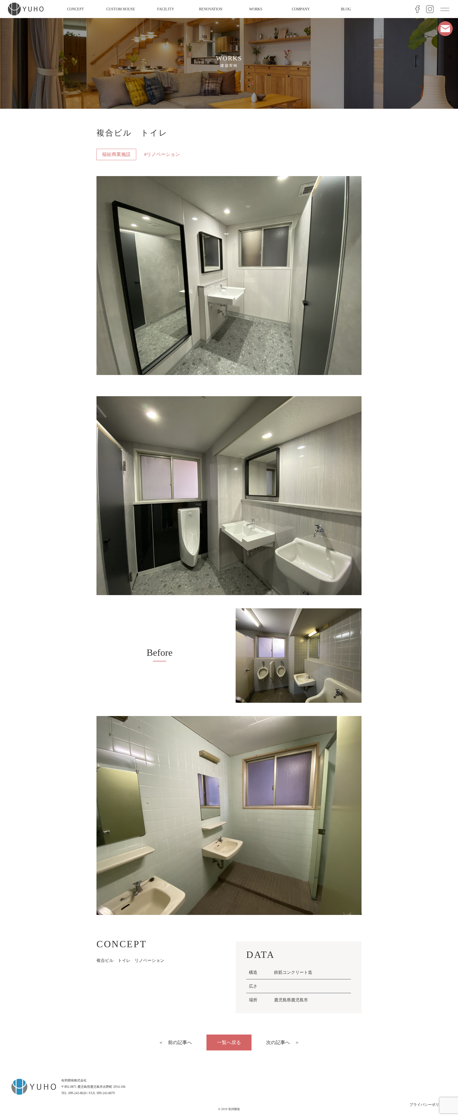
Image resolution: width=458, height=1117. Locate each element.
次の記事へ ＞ (283, 1042)
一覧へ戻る (229, 1042)
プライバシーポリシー (428, 1105)
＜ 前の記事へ (175, 1042)
